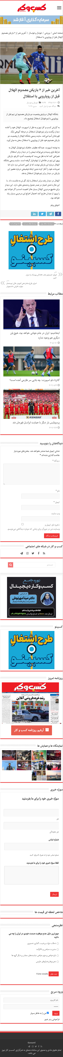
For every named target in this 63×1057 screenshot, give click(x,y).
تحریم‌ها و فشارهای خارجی (46, 961)
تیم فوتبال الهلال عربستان (30, 224)
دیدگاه (56, 461)
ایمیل (57, 502)
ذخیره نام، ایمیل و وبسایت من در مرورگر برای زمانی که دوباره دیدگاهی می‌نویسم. (33, 527)
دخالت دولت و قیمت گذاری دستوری (41, 943)
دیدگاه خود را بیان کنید (47, 106)
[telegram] (21, 553)
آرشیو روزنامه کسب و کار (29, 730)
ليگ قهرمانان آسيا (15, 224)
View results (42, 974)
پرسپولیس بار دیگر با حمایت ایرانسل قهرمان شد (36, 422)
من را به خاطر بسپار (38, 1013)
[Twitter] (33, 553)
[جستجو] (10, 564)
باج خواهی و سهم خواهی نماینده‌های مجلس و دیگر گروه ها (34, 955)
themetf (31, 1043)
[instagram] (27, 553)
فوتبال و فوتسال (35, 33)
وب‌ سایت (55, 514)
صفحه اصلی (57, 33)
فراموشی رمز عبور (51, 1019)
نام (58, 491)
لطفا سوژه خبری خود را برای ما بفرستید (42, 863)
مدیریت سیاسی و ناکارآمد (46, 949)
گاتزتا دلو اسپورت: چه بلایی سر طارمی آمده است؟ (35, 380)
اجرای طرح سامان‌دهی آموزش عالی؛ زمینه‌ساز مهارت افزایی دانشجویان (21, 283)
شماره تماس (54, 840)
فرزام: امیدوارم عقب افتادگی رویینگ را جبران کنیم (41, 275)
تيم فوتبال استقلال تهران (47, 224)
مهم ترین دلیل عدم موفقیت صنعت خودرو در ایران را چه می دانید (34, 935)
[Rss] (44, 553)
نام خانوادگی (54, 832)
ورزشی (47, 33)
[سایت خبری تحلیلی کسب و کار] (31, 7)
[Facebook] (38, 553)
